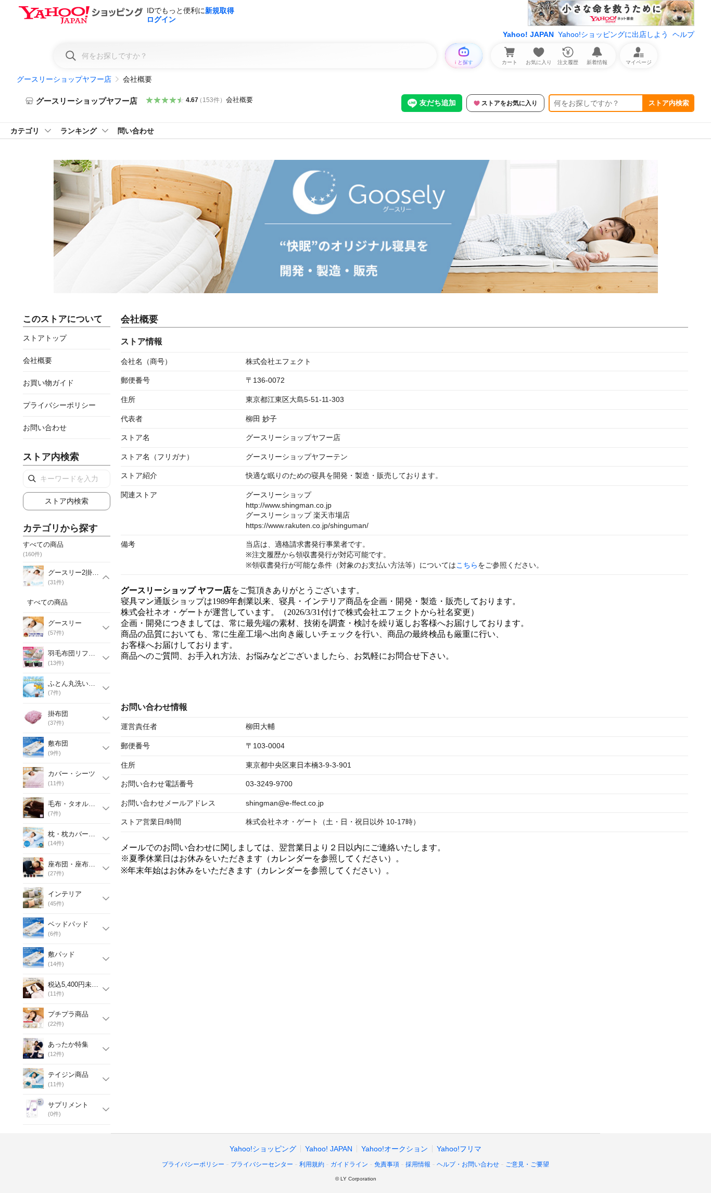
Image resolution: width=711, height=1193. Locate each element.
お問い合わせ (45, 427)
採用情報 (417, 1164)
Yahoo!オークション (394, 1149)
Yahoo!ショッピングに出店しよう (613, 34)
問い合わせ (136, 131)
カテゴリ (25, 131)
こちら (467, 565)
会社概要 (239, 100)
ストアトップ (45, 338)
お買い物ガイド (48, 383)
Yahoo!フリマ (459, 1149)
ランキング (78, 131)
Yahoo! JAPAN (528, 34)
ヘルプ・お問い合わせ (468, 1164)
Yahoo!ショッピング (263, 1149)
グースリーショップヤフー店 (64, 79)
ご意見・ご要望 (527, 1164)
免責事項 (386, 1164)
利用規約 (311, 1164)
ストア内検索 (669, 103)
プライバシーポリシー (59, 405)
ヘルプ (683, 34)
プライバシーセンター (262, 1164)
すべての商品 (47, 602)
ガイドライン (349, 1164)
